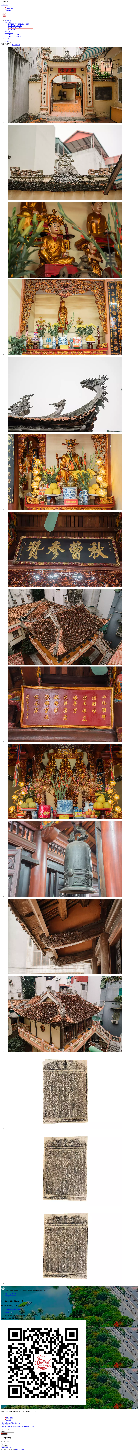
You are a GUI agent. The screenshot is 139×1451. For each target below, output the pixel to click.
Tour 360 (7, 31)
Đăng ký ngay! (19, 1449)
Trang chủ (8, 20)
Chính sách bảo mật (10, 1293)
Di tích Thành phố (15, 27)
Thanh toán (4, 5)
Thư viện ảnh (9, 33)
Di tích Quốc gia (15, 26)
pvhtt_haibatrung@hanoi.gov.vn (14, 1309)
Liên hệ (7, 38)
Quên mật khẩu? (6, 1447)
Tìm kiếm (4, 1433)
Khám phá (8, 22)
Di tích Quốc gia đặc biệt (18, 24)
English (8, 10)
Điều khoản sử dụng (11, 1295)
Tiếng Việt (9, 8)
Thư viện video (14, 36)
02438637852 (9, 1312)
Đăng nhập (4, 1446)
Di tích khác (13, 29)
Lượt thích (16, 45)
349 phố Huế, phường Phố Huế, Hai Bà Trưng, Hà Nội (17, 1426)
